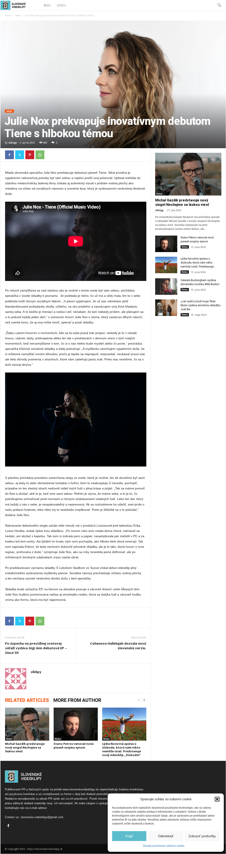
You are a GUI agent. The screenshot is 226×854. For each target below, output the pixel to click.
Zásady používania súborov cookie (164, 845)
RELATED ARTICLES (27, 700)
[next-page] (144, 700)
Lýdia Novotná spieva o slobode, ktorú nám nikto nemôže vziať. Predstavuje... (198, 262)
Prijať (129, 836)
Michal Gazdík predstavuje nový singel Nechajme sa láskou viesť (25, 747)
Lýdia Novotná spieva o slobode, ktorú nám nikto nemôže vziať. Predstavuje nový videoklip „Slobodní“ (121, 749)
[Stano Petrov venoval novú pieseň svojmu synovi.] (76, 724)
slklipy (12, 142)
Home (8, 15)
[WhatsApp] (40, 154)
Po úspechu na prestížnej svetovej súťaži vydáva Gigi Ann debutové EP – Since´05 (36, 648)
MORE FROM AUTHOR (77, 700)
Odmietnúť (165, 836)
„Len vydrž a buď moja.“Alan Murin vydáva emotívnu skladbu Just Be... (200, 305)
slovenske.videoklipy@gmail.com (42, 817)
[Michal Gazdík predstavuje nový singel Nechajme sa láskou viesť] (27, 724)
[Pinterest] (29, 154)
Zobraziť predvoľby (202, 836)
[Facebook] (9, 154)
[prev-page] (139, 700)
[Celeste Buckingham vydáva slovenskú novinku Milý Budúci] (166, 286)
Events (61, 5)
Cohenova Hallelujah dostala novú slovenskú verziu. (118, 645)
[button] (217, 799)
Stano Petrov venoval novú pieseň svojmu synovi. (74, 745)
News (47, 5)
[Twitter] (19, 154)
